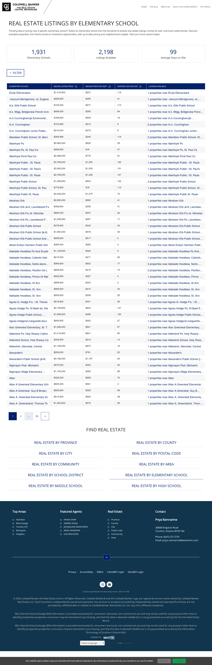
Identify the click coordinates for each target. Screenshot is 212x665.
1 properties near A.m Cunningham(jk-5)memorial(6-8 (170, 118)
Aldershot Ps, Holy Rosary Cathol (28, 333)
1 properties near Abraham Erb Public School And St (174, 238)
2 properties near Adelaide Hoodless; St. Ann (174, 295)
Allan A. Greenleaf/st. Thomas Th (28, 403)
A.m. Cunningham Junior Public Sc (27, 131)
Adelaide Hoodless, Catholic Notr (28, 257)
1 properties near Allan (161, 378)
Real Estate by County (156, 442)
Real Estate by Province (55, 442)
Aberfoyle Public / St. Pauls (24, 175)
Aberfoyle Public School (23, 181)
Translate (127, 643)
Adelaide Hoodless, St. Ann (25, 289)
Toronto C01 (22, 526)
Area (113, 537)
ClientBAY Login (115, 572)
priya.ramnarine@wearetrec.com (180, 540)
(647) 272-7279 (171, 536)
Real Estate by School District (55, 475)
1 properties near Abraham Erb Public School (174, 226)
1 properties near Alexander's (165, 352)
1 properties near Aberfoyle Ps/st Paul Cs (171, 156)
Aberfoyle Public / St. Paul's (25, 169)
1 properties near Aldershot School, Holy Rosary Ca (175, 340)
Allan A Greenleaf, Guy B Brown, (28, 390)
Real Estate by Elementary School (156, 475)
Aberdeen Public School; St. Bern (28, 137)
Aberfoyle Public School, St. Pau (27, 188)
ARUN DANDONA (72, 530)
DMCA (100, 572)
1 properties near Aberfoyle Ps (165, 143)
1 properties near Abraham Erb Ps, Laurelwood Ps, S (175, 219)
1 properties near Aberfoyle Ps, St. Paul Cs (172, 150)
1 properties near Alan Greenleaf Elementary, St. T (176, 327)
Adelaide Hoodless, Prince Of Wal (28, 276)
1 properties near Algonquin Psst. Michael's (173, 365)
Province (115, 519)
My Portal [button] (205, 6)
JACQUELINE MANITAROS (76, 526)
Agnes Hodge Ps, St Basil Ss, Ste (28, 308)
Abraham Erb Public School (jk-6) (28, 232)
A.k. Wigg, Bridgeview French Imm (29, 112)
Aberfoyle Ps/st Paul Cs (22, 156)
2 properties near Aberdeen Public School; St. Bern (174, 137)
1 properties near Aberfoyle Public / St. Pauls (173, 175)
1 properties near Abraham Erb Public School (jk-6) (174, 232)
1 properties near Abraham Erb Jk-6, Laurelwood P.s (176, 207)
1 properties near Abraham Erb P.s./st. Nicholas (175, 213)
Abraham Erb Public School (25, 226)
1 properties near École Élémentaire (168, 93)
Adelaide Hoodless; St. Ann (25, 295)
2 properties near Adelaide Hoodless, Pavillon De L (174, 270)
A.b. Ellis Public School (22, 105)
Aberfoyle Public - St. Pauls (25, 162)
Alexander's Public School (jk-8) (27, 359)
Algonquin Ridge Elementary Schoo (25, 372)
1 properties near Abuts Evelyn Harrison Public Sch (175, 245)
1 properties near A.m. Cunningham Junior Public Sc (172, 131)
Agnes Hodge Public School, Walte (25, 315)
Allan (12, 378)
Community (116, 534)
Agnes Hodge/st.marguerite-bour (28, 321)
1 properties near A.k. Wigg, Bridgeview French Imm (175, 112)
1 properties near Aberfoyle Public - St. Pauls (173, 162)
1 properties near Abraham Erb (165, 200)
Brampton (21, 530)
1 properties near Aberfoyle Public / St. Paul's (174, 169)
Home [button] (144, 6)
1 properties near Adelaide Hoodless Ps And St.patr (173, 251)
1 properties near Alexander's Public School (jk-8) (175, 359)
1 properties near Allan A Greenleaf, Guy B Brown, (172, 391)
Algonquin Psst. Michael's (24, 365)
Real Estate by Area (156, 464)
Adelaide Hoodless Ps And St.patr (28, 251)
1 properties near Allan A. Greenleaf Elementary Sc (175, 397)
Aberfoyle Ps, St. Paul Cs (23, 150)
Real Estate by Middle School (55, 485)
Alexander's (16, 352)
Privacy (72, 572)
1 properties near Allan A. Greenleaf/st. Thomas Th (175, 403)
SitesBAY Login (136, 572)
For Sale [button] (154, 6)
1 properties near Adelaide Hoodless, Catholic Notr (174, 257)
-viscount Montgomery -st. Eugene (29, 99)
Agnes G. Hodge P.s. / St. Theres (28, 302)
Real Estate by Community (55, 464)
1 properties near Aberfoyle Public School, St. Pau (174, 188)
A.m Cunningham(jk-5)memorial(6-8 (29, 118)
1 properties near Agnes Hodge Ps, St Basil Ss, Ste (175, 308)
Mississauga (22, 523)
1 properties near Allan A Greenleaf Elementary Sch (175, 384)
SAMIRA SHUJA (71, 523)
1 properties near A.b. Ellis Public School (171, 105)
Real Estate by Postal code (156, 453)
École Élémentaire (19, 93)
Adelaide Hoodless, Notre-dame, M (28, 264)
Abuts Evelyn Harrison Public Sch (28, 245)
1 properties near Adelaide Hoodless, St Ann (173, 283)
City (113, 526)
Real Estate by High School (156, 485)
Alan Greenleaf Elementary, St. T (28, 327)
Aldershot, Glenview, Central (25, 346)
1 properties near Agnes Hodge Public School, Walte (174, 315)
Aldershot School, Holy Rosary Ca (28, 340)
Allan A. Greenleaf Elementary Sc (28, 397)
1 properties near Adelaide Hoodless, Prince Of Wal (175, 276)
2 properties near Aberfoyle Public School (172, 181)
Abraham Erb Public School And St (27, 238)
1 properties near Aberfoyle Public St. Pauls (173, 194)
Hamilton (20, 519)
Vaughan (20, 534)
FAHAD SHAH (70, 519)
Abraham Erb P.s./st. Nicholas (26, 213)
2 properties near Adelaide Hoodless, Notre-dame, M (173, 264)
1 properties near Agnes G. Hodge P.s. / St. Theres (173, 302)
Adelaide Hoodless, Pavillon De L (28, 270)
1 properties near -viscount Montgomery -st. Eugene (173, 99)
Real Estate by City (55, 453)
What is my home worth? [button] (185, 6)
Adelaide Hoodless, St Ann (24, 283)
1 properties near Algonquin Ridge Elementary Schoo (174, 372)
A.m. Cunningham (19, 124)
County (114, 523)
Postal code (116, 530)
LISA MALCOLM (71, 534)
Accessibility (86, 572)
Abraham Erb (17, 200)
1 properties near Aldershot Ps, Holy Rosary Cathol (173, 334)
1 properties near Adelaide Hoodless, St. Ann (174, 289)
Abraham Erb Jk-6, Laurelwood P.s (29, 207)
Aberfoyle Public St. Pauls (24, 194)
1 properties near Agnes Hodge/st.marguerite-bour (174, 321)
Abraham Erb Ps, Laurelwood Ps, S (28, 219)
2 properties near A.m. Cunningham (168, 124)
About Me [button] (165, 6)
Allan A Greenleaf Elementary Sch (29, 384)
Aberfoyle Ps (16, 143)
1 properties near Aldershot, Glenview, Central (174, 346)
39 (37, 416)
